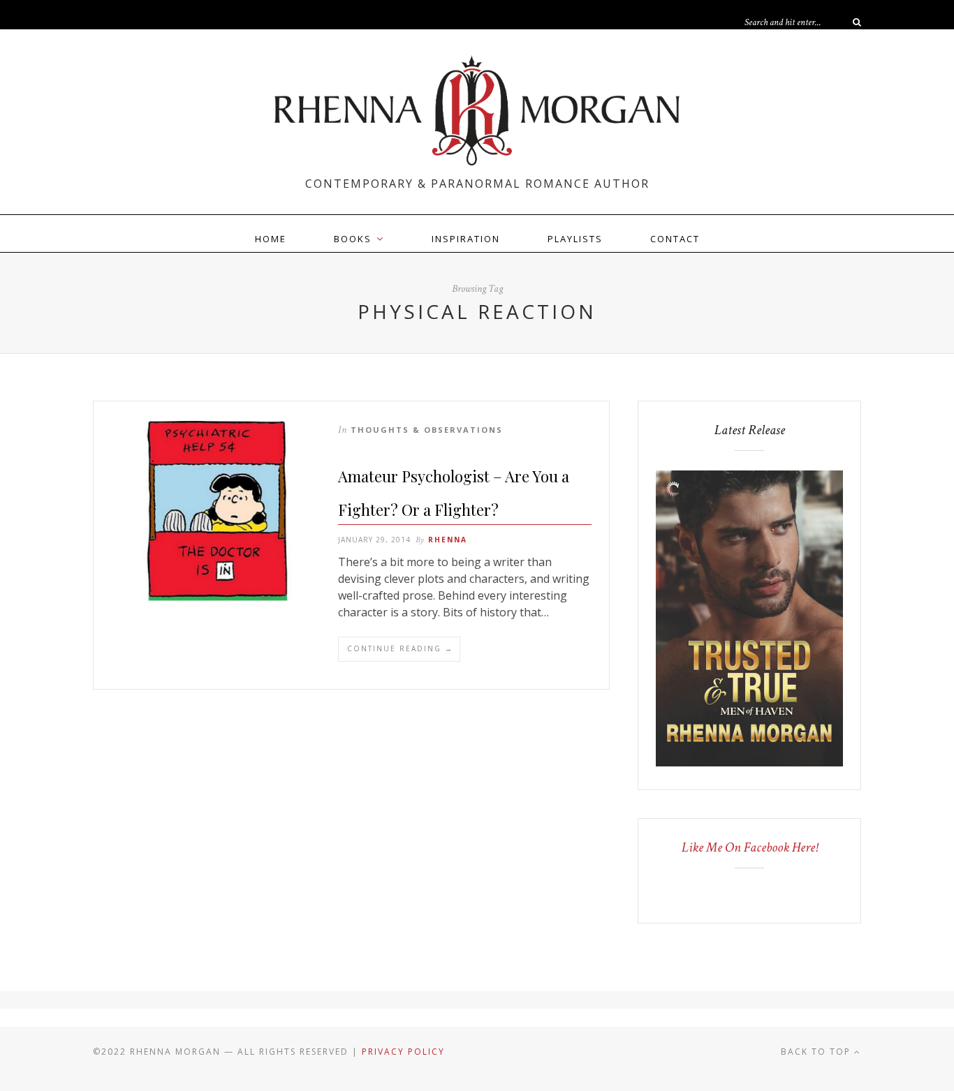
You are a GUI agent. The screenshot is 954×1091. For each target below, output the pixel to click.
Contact (675, 238)
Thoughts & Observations (427, 429)
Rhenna (447, 539)
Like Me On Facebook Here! (750, 847)
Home (270, 238)
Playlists (575, 238)
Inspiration (466, 238)
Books (353, 238)
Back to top (817, 1051)
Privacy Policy (403, 1051)
